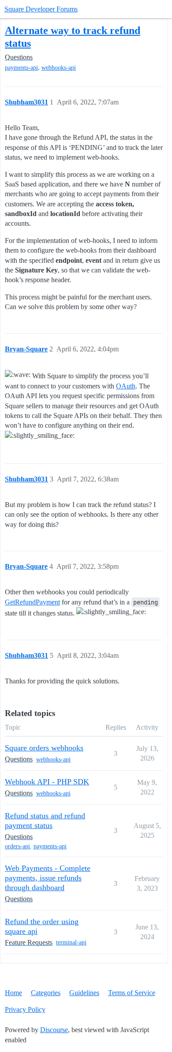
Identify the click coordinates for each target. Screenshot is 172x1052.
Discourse (54, 1029)
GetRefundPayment (32, 602)
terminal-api (71, 942)
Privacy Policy (25, 1009)
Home (13, 992)
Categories (45, 992)
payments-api (21, 67)
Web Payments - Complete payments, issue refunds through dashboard (47, 878)
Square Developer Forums (41, 9)
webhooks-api (58, 67)
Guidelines (84, 992)
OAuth (125, 386)
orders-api (17, 846)
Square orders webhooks (44, 747)
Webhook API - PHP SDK (47, 781)
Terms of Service (131, 992)
